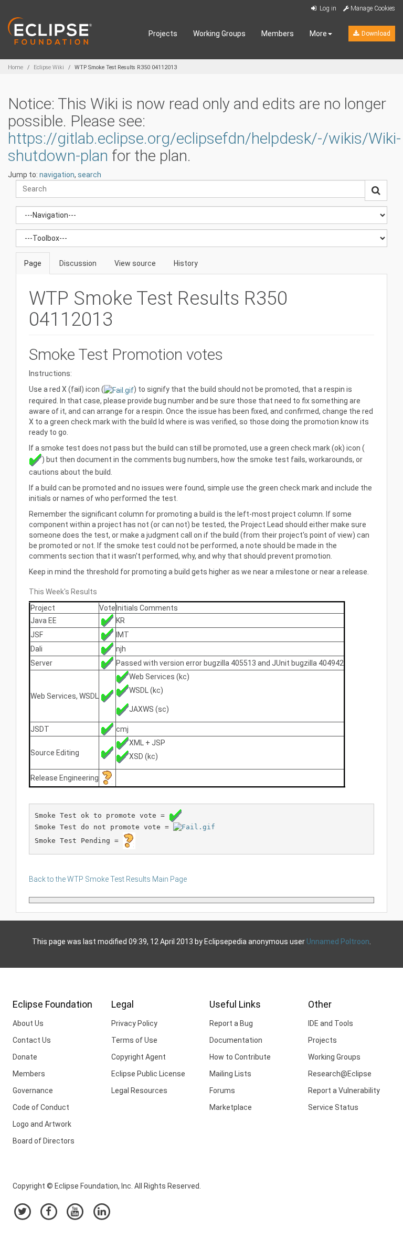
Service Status (333, 1107)
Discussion (78, 263)
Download (375, 33)
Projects (163, 33)
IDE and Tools (330, 1023)
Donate (25, 1057)
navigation (57, 174)
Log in (327, 8)
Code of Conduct (41, 1107)
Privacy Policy (134, 1023)
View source (135, 263)
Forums (222, 1090)
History (186, 263)
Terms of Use (134, 1040)
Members (277, 33)
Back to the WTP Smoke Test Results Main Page (108, 879)
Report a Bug (231, 1023)
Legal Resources (139, 1090)
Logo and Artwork (42, 1124)
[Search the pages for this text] (376, 190)
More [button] (318, 33)
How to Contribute (240, 1057)
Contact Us (32, 1040)
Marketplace (230, 1107)
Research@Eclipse (340, 1074)
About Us (28, 1023)
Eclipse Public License (148, 1074)
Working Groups (219, 33)
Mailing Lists (230, 1074)
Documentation (235, 1040)
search (89, 174)
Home (15, 67)
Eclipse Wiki (49, 67)
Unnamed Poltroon (337, 941)
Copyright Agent (138, 1057)
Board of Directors (44, 1141)
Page (32, 263)
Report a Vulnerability (344, 1090)
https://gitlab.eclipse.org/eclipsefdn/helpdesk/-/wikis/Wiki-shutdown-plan (204, 147)
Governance (33, 1090)
